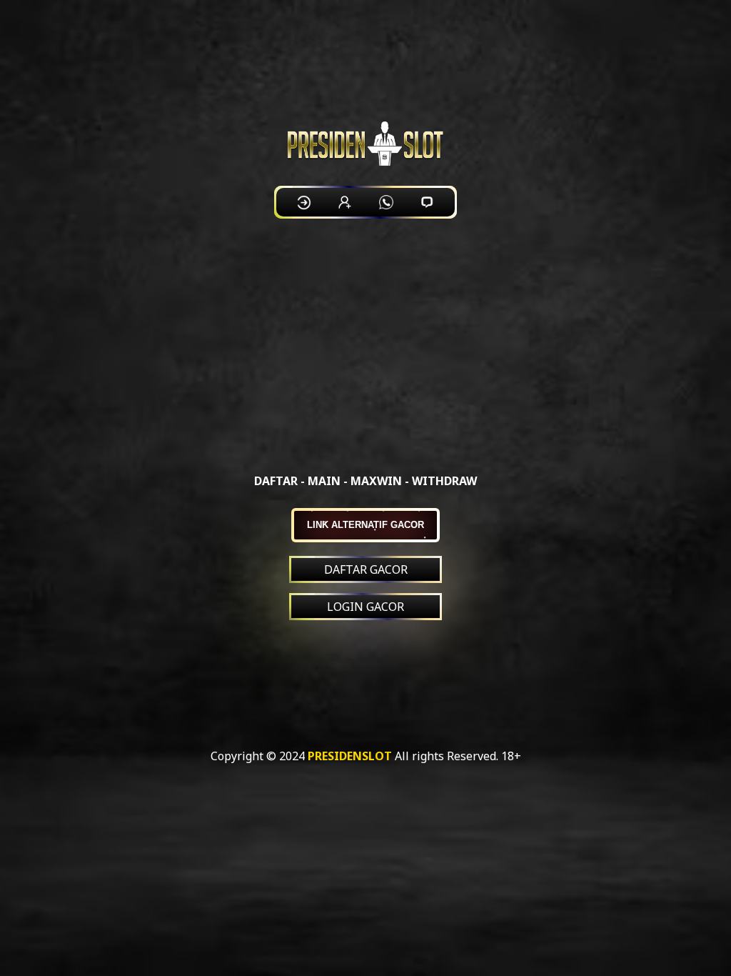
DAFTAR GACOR (366, 569)
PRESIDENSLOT (350, 756)
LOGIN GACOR (365, 606)
